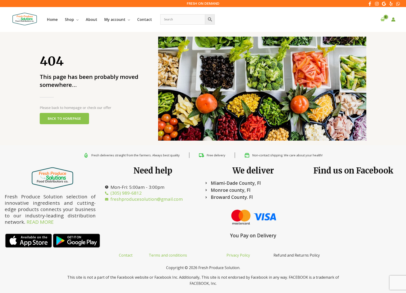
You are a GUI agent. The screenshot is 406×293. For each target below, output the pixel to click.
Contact (126, 255)
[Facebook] (370, 4)
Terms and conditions (168, 255)
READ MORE (40, 222)
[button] (76, 19)
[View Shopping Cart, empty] (382, 19)
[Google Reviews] (384, 4)
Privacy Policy (238, 255)
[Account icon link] (393, 19)
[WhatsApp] (398, 4)
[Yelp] (391, 4)
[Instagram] (377, 4)
